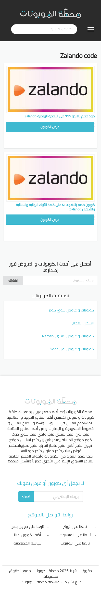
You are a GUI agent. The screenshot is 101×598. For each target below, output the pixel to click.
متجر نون (82, 434)
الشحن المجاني (82, 322)
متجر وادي (46, 434)
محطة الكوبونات (79, 411)
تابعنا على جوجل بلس (27, 526)
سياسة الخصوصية (27, 543)
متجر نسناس (29, 439)
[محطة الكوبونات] (50, 13)
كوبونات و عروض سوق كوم (71, 310)
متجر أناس (74, 445)
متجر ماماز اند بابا (51, 445)
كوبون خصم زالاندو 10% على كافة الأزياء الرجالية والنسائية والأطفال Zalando (55, 207)
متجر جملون (52, 450)
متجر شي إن (49, 439)
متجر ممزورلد (27, 445)
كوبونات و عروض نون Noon (72, 348)
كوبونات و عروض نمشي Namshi (68, 335)
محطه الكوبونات (34, 582)
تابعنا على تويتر (75, 526)
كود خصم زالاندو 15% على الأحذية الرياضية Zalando (60, 116)
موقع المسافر (72, 439)
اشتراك (13, 280)
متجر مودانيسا (31, 450)
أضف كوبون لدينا (27, 534)
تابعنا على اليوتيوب (75, 543)
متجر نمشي (64, 434)
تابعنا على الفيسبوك (75, 534)
